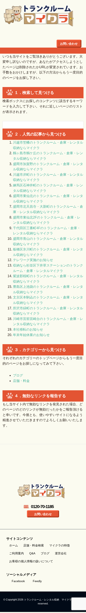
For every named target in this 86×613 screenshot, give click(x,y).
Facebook (18, 581)
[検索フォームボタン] (77, 125)
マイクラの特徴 (59, 545)
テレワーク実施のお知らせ (33, 260)
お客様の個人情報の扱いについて (31, 561)
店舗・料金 (21, 381)
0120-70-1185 (42, 506)
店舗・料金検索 (33, 545)
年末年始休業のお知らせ (31, 335)
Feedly (37, 581)
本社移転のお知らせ (28, 329)
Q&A (32, 553)
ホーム (13, 545)
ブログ (18, 375)
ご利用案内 (16, 553)
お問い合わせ (69, 43)
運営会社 (61, 553)
